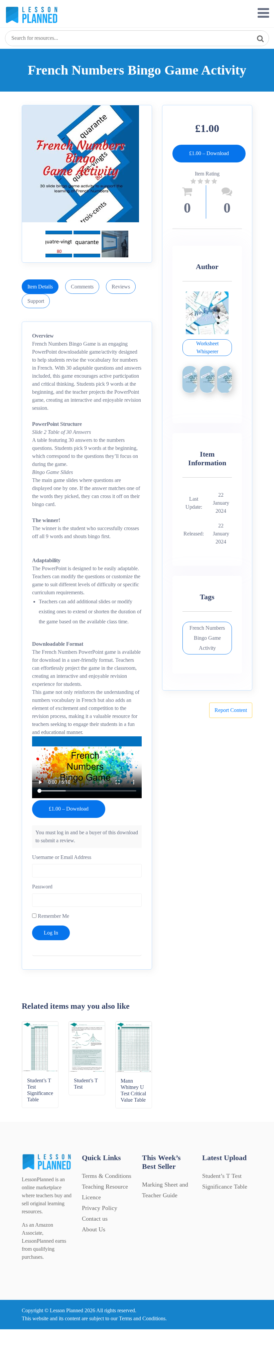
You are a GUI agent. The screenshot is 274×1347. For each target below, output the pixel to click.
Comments (82, 286)
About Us (93, 1229)
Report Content (231, 710)
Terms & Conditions (106, 1176)
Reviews (121, 286)
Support (35, 301)
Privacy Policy (99, 1208)
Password (42, 886)
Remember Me (52, 916)
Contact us (95, 1218)
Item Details (40, 286)
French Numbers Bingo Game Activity (207, 638)
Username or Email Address (61, 857)
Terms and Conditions (142, 1318)
